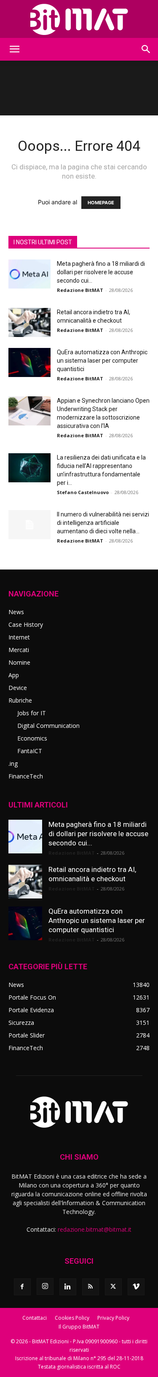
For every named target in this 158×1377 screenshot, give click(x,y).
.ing (13, 763)
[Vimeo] (136, 1286)
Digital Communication (48, 726)
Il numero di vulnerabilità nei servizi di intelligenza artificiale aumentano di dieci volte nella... (103, 523)
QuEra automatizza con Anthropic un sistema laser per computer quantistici (102, 360)
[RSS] (90, 1286)
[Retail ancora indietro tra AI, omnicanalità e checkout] (29, 322)
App (13, 675)
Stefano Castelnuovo (83, 492)
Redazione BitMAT (80, 290)
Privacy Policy (113, 1317)
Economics (32, 738)
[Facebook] (22, 1286)
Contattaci (34, 1317)
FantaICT (29, 751)
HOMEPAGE (101, 203)
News (16, 612)
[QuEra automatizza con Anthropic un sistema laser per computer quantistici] (29, 362)
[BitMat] (79, 19)
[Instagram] (45, 1286)
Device (17, 688)
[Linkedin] (67, 1286)
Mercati (18, 650)
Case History (25, 624)
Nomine (19, 662)
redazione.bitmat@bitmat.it (94, 1229)
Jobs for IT (31, 713)
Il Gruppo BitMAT (79, 1326)
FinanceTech (25, 776)
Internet (19, 637)
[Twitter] (113, 1286)
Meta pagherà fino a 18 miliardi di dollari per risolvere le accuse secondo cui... (101, 272)
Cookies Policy (72, 1317)
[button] (14, 49)
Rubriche (20, 700)
